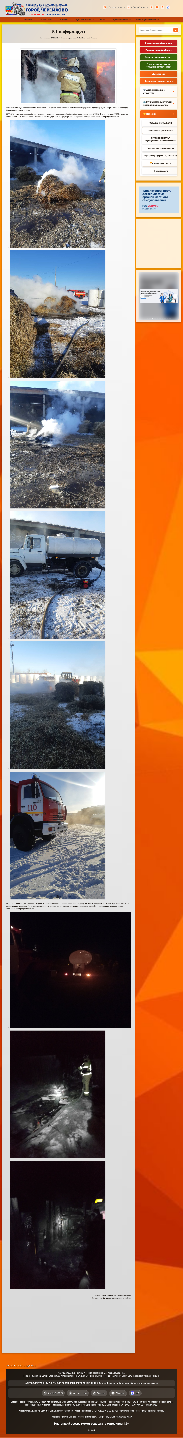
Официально (46, 19)
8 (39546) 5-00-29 (139, 7)
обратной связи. (152, 1376)
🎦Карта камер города (160, 163)
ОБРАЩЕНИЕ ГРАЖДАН (160, 123)
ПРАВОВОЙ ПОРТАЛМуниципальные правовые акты (160, 139)
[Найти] (175, 30)
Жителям (64, 19)
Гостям (102, 19)
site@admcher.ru (156, 1411)
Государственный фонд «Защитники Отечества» (158, 65)
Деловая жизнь (83, 19)
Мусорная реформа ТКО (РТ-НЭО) (160, 156)
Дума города (158, 74)
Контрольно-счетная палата (159, 81)
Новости (28, 19)
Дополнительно (120, 19)
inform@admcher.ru (116, 7)
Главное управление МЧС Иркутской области (79, 38)
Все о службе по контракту (159, 57)
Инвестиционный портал (147, 19)
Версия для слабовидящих (158, 43)
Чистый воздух (160, 171)
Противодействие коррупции (160, 148)
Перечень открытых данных (21, 1366)
